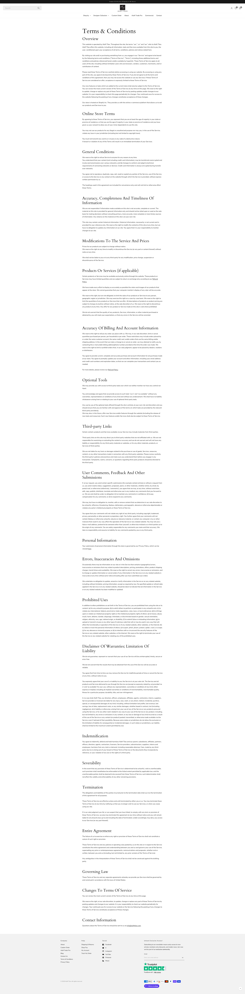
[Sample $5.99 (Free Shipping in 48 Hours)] (122, 2)
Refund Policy (113, 370)
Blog (62, 953)
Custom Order (117, 15)
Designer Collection (100, 15)
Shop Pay (84, 947)
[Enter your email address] (182, 957)
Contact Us (64, 956)
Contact (159, 15)
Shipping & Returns (87, 944)
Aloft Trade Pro (137, 15)
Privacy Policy (65, 962)
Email (145, 954)
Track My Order (86, 953)
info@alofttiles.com (134, 926)
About (126, 15)
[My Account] (232, 8)
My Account (85, 950)
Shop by (86, 15)
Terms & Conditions (67, 959)
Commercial (149, 15)
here (89, 549)
